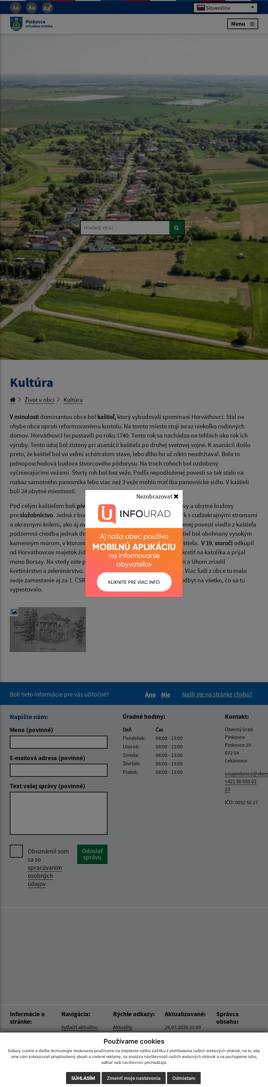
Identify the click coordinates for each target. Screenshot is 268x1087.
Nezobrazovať (155, 496)
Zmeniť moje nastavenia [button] (133, 1078)
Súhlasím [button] (83, 1078)
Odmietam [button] (183, 1078)
